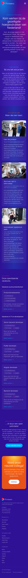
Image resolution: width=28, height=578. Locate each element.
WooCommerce (6, 538)
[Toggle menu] (25, 3)
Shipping (4, 528)
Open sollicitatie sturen (14, 445)
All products (5, 520)
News (3, 562)
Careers (4, 553)
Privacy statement (6, 572)
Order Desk (5, 540)
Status (3, 558)
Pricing (3, 526)
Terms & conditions (17, 572)
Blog (3, 560)
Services (4, 522)
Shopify (4, 535)
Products (5, 517)
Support (4, 556)
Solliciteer (14, 482)
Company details (6, 551)
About (3, 549)
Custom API (5, 542)
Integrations (6, 533)
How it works (5, 524)
